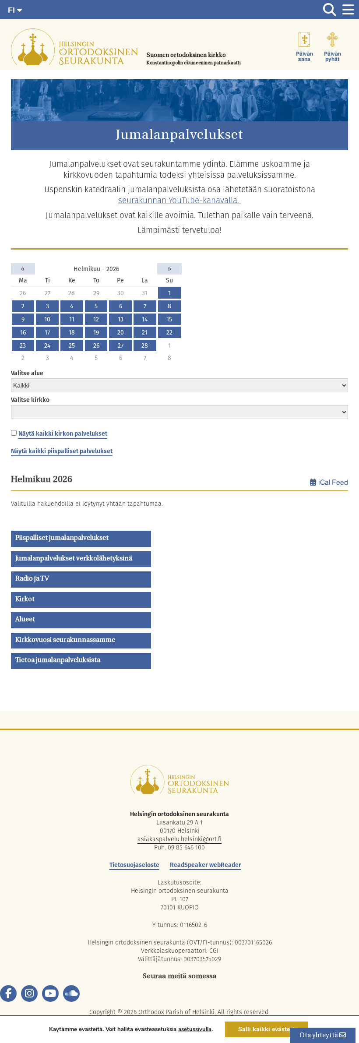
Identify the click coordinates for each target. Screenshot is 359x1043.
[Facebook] (8, 993)
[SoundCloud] (71, 993)
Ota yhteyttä (319, 1035)
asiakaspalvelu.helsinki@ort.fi (179, 839)
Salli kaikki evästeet (266, 1029)
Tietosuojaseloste (134, 864)
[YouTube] (50, 993)
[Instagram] (29, 993)
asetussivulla (194, 1029)
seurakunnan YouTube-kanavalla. (179, 200)
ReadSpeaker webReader (205, 864)
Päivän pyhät (332, 56)
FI (12, 10)
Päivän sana (304, 56)
